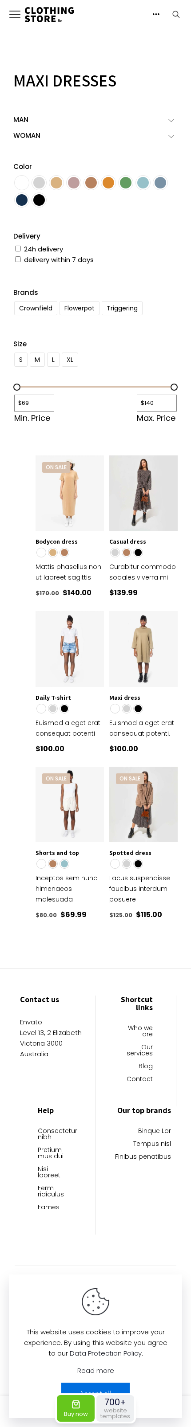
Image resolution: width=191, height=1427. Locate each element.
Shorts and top (57, 853)
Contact (140, 1079)
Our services (140, 1051)
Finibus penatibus (143, 1157)
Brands (25, 292)
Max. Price (156, 418)
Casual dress (127, 541)
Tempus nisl (152, 1144)
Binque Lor (154, 1131)
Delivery (26, 236)
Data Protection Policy (106, 1353)
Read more (95, 1370)
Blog (146, 1066)
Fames (49, 1207)
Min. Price (32, 418)
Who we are (140, 1032)
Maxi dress (124, 698)
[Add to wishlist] (93, 478)
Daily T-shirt (53, 698)
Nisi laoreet (49, 1173)
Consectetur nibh (55, 1134)
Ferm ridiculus (51, 1192)
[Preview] (93, 491)
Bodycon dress (57, 541)
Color (22, 166)
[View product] (93, 465)
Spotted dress (130, 853)
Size (20, 344)
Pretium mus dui (51, 1153)
